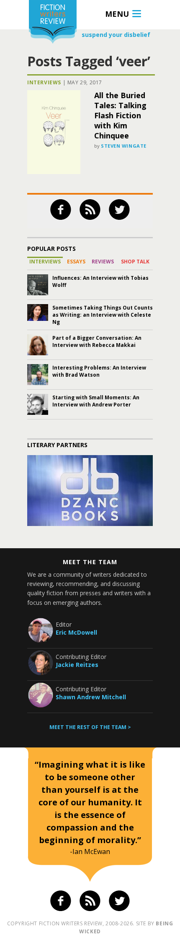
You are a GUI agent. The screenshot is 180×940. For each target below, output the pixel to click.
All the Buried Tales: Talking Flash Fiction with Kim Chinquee (120, 115)
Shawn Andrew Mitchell (91, 697)
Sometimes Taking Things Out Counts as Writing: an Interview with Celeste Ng (102, 314)
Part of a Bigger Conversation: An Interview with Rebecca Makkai (96, 341)
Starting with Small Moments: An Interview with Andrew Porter (95, 401)
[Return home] (53, 23)
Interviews (44, 82)
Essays (76, 261)
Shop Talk (135, 261)
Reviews (103, 261)
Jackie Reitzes (77, 665)
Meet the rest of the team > (90, 727)
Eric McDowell (76, 632)
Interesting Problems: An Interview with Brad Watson (99, 371)
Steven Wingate (124, 146)
